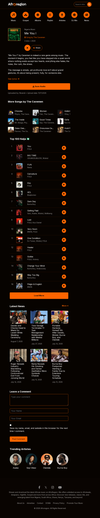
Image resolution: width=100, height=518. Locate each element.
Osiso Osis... (20, 128)
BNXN (29, 232)
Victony (36, 259)
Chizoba (18, 111)
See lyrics (13, 79)
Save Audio (39, 86)
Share (38, 48)
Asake (34, 213)
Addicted (68, 111)
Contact (40, 503)
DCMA (48, 503)
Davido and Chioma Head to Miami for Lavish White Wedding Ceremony (18, 331)
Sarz (29, 213)
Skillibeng (48, 213)
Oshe (66, 119)
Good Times (45, 119)
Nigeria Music (29, 29)
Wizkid (45, 158)
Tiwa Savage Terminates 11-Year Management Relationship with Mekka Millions (38, 332)
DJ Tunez (31, 241)
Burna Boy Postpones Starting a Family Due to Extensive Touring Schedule (58, 371)
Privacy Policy (58, 503)
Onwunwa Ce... (47, 128)
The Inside (19, 119)
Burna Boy (31, 204)
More (64, 306)
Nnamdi (22, 93)
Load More (39, 295)
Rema (29, 167)
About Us (20, 503)
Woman (43, 111)
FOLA (29, 149)
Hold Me (68, 128)
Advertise (31, 503)
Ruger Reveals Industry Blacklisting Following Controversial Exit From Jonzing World (17, 371)
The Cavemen (39, 37)
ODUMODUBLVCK (34, 158)
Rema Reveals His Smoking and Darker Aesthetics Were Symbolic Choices (38, 370)
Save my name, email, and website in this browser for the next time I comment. (39, 429)
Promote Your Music (75, 503)
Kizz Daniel (37, 223)
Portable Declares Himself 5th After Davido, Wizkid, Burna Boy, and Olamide (58, 332)
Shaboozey (41, 269)
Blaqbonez (31, 195)
